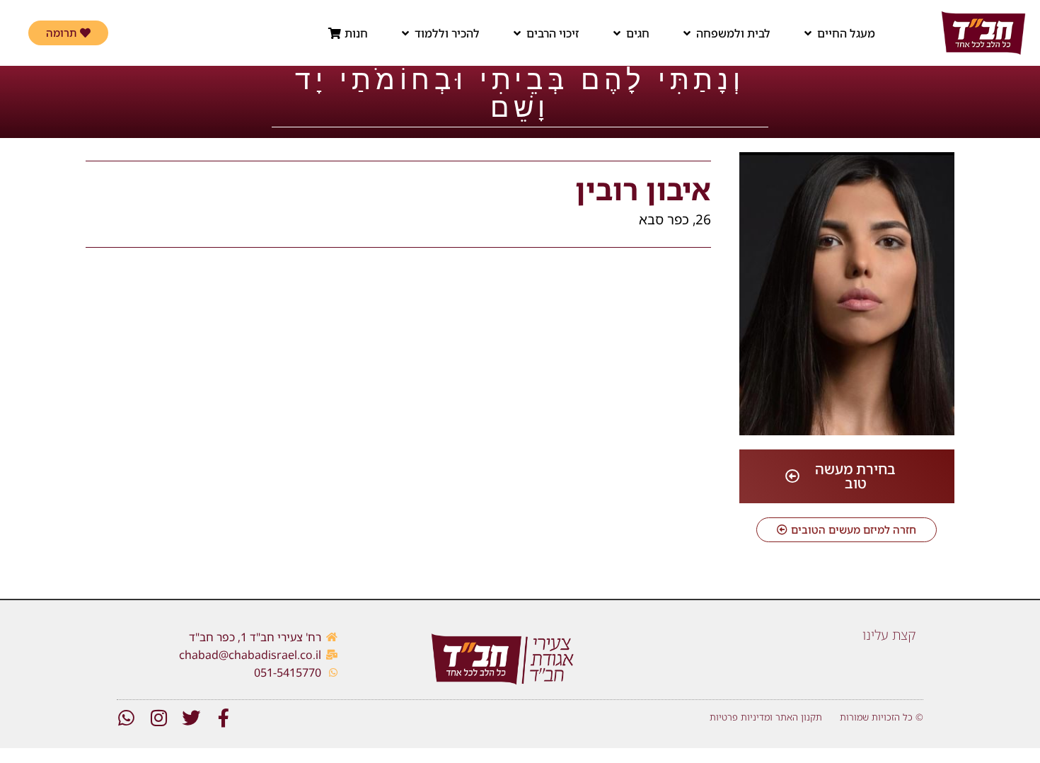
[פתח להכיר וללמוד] (405, 33)
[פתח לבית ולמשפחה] (687, 33)
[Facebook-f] (223, 717)
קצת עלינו (889, 635)
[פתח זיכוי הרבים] (517, 33)
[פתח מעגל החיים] (808, 33)
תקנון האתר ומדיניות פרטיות (766, 717)
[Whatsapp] (126, 717)
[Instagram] (158, 717)
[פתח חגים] (617, 33)
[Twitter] (191, 717)
